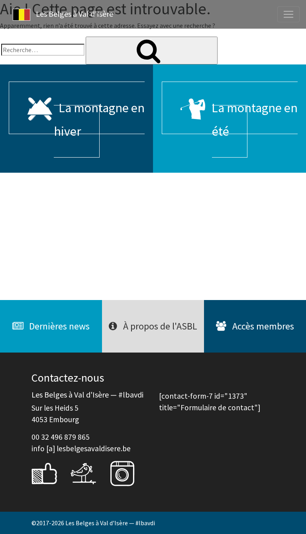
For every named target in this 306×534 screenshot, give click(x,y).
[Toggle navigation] (288, 14)
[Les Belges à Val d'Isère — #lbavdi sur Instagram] (128, 472)
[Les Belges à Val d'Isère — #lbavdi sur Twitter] (89, 472)
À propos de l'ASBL (159, 326)
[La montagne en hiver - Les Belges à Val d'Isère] (76, 236)
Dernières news (58, 326)
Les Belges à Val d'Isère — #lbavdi (110, 523)
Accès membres (262, 326)
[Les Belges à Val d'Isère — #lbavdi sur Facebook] (50, 472)
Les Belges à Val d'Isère (73, 14)
